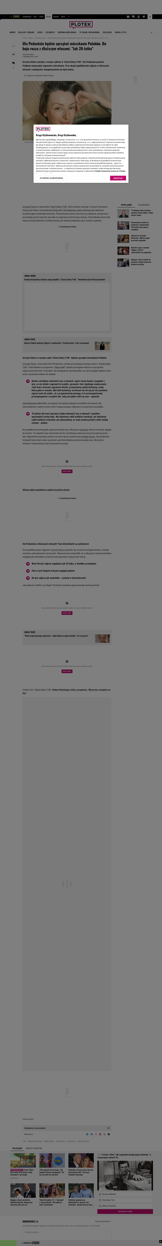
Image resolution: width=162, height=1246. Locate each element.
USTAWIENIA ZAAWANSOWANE (51, 178)
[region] (81, 154)
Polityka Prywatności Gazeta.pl (106, 171)
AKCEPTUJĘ (118, 178)
